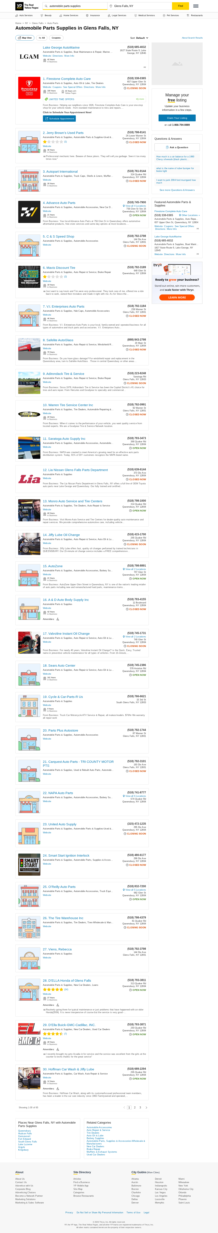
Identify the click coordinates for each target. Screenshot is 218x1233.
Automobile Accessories (86, 207)
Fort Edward (24, 1139)
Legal (146, 1212)
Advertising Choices (25, 1192)
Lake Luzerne (25, 1144)
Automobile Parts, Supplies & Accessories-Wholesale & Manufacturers (110, 860)
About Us (20, 1179)
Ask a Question (179, 147)
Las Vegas (160, 1192)
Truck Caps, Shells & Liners (88, 176)
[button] (195, 6)
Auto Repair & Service (85, 272)
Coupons (57, 87)
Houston (159, 1182)
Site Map (78, 1189)
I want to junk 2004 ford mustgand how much (176, 181)
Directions (58, 56)
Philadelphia (184, 1196)
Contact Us (21, 1182)
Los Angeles (161, 1196)
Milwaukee (183, 1182)
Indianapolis (161, 1185)
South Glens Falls (27, 1141)
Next (145, 1107)
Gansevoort (24, 1136)
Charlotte (136, 1192)
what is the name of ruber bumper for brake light (175, 169)
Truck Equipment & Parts (113, 891)
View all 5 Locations (136, 890)
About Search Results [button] (192, 38)
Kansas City (161, 1189)
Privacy (69, 1212)
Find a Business (81, 1182)
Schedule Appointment (61, 118)
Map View (27, 38)
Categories (78, 1192)
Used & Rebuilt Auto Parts (87, 770)
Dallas (134, 1199)
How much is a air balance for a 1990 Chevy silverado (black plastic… (175, 158)
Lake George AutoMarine (61, 47)
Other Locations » (191, 215)
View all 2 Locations (136, 569)
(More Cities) (153, 1172)
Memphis (159, 1202)
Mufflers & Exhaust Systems (102, 1152)
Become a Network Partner (29, 1196)
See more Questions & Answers (177, 190)
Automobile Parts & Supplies (57, 52)
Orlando (182, 1192)
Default (140, 38)
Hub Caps (79, 311)
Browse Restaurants (83, 1196)
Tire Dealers (97, 83)
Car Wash (79, 1073)
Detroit (158, 1179)
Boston (135, 1189)
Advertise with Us (24, 1185)
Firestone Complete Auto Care (170, 211)
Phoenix (182, 1199)
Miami (181, 1179)
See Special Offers (73, 87)
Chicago (135, 1196)
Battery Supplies (108, 570)
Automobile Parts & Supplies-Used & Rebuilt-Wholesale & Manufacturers (111, 137)
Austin (134, 1182)
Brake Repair (104, 272)
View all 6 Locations (136, 796)
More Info (69, 56)
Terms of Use (133, 1212)
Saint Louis (184, 1202)
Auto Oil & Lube (82, 83)
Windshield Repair (107, 344)
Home (18, 23)
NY (26, 23)
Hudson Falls (25, 1133)
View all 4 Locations (136, 206)
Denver (135, 1202)
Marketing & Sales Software (29, 1202)
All (43, 38)
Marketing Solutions (25, 1199)
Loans (95, 985)
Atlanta (135, 1179)
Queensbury (24, 1131)
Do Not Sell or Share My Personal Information (100, 1212)
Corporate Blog (22, 1189)
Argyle (21, 1147)
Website (47, 56)
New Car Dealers (108, 207)
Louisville (160, 1199)
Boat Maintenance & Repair (88, 52)
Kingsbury (23, 1150)
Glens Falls (38, 23)
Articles (77, 1179)
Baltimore (136, 1185)
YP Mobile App (81, 1185)
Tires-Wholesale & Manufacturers (104, 922)
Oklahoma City (186, 1189)
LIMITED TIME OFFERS (96, 99)
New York (183, 1185)
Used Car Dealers (101, 1029)
